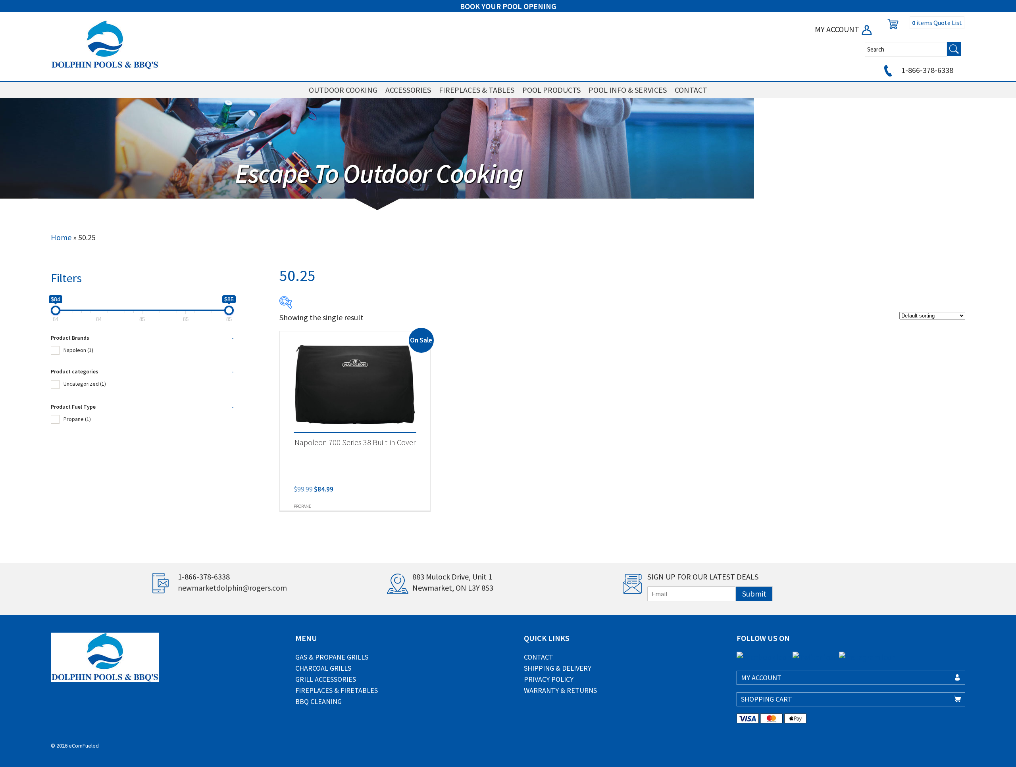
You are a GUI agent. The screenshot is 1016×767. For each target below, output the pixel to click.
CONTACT (691, 90)
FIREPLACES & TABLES (476, 90)
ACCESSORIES (408, 90)
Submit (754, 594)
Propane (77, 419)
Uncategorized (85, 383)
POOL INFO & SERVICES (628, 90)
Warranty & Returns (560, 690)
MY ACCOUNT (838, 29)
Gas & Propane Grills (331, 657)
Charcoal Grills (323, 668)
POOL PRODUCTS (551, 90)
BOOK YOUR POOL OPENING (508, 6)
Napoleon (78, 350)
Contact (538, 657)
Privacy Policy (548, 679)
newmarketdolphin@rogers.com (232, 588)
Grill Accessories (325, 679)
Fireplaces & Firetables (336, 690)
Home (61, 237)
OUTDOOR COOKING (343, 90)
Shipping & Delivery (557, 668)
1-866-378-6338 (926, 70)
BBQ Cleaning (318, 701)
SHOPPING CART (766, 699)
